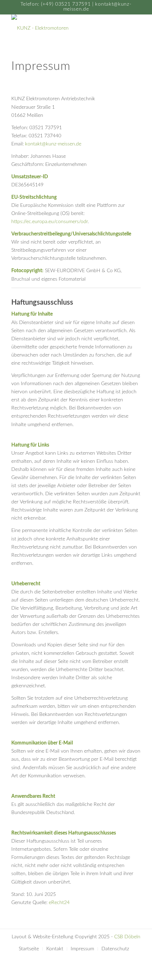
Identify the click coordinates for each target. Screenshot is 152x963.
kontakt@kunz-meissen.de (53, 144)
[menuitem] (28, 949)
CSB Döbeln (127, 936)
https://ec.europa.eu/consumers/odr (49, 221)
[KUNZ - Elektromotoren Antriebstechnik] (63, 28)
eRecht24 (59, 902)
